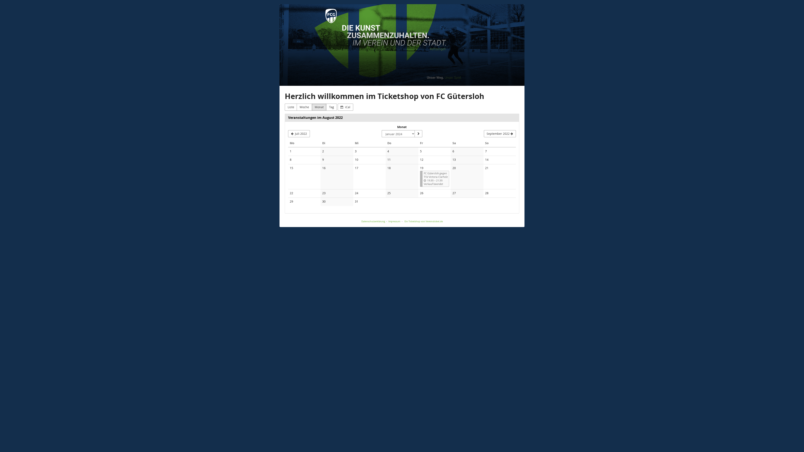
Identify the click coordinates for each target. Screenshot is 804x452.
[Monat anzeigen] (418, 133)
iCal (347, 107)
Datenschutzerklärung (373, 221)
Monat (319, 107)
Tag (331, 107)
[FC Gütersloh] (402, 45)
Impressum (394, 221)
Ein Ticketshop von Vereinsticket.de (424, 221)
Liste (291, 107)
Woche (304, 107)
